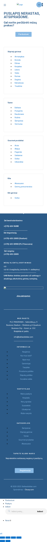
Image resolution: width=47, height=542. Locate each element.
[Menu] (7, 4)
